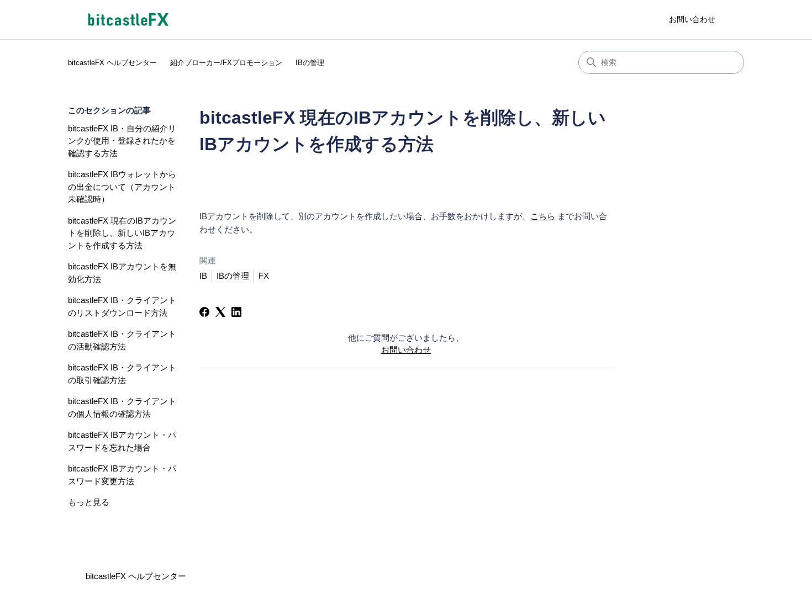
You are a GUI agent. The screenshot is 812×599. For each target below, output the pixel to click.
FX (264, 275)
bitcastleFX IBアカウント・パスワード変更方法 (122, 475)
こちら (542, 216)
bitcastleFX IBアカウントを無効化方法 (122, 273)
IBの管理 (310, 63)
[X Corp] (220, 312)
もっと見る (88, 502)
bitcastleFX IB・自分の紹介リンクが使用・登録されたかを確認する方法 (122, 141)
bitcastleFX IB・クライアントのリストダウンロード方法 (122, 306)
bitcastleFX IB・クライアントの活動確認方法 (122, 340)
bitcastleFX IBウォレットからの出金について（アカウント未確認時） (122, 186)
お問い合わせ (692, 19)
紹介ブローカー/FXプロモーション (226, 63)
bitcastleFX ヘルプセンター (112, 63)
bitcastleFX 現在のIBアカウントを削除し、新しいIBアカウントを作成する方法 (122, 233)
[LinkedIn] (236, 312)
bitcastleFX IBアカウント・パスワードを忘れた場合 (122, 441)
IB (203, 275)
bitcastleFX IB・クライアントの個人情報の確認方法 (122, 407)
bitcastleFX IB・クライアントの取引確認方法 (122, 374)
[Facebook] (204, 312)
